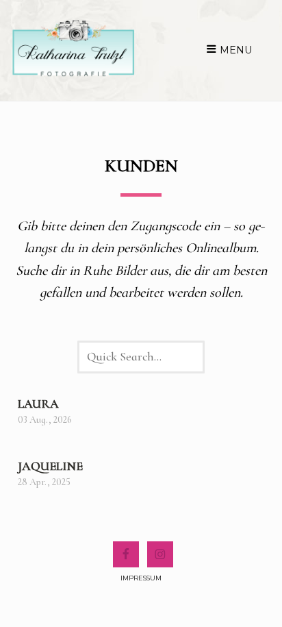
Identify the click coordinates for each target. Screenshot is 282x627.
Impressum (141, 578)
